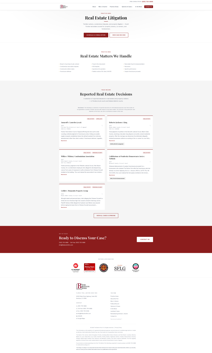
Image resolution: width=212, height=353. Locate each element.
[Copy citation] (102, 125)
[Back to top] (208, 350)
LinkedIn (79, 316)
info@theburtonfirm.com (66, 245)
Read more (64, 140)
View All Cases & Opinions (106, 215)
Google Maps (81, 318)
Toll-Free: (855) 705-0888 (77, 242)
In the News (138, 6)
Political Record (115, 303)
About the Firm (114, 298)
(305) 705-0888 (63, 242)
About (94, 6)
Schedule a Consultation (96, 35)
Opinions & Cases (127, 6)
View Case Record (118, 35)
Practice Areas (114, 6)
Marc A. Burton (103, 6)
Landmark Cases (115, 311)
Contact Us (148, 6)
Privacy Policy (118, 327)
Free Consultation (141, 1)
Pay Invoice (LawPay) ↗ (116, 319)
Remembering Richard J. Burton (119, 313)
